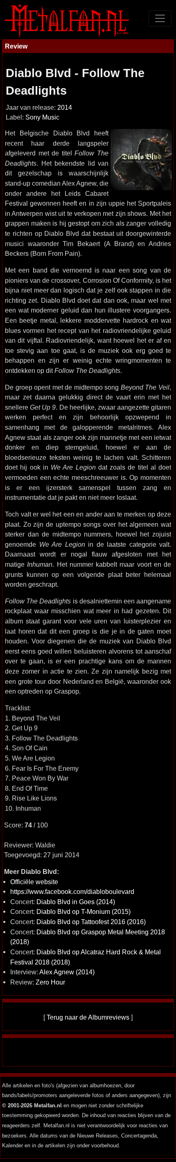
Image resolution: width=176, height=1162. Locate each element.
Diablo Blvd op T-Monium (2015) (83, 911)
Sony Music (42, 117)
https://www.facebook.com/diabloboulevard (72, 891)
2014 (64, 107)
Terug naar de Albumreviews (88, 1017)
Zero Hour (50, 982)
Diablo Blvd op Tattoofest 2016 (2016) (91, 921)
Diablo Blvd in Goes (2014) (75, 901)
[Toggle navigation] (160, 18)
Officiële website (34, 881)
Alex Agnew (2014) (67, 972)
